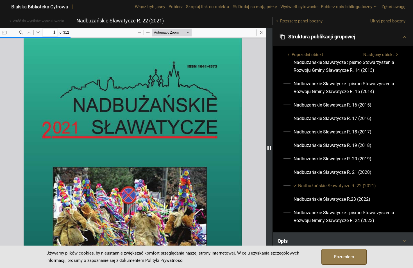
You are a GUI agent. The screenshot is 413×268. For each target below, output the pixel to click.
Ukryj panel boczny (387, 21)
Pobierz (176, 6)
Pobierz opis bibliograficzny (346, 6)
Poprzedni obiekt (307, 54)
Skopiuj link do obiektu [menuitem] (207, 6)
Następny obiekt (378, 54)
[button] (343, 37)
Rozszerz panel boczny (301, 21)
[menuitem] (346, 66)
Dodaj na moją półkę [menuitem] (257, 6)
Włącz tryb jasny (150, 6)
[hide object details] (269, 148)
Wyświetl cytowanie (298, 6)
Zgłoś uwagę (393, 6)
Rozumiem (344, 256)
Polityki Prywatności (164, 260)
